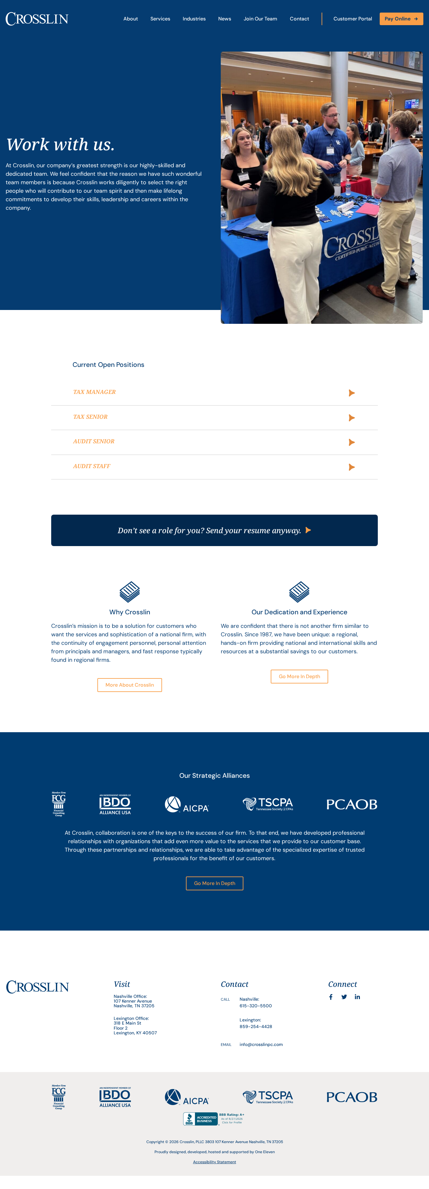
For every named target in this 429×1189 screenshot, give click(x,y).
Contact (299, 18)
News (224, 18)
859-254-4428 (256, 1026)
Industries (194, 18)
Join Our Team (260, 18)
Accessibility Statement (214, 1161)
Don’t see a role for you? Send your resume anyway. (209, 530)
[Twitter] (344, 997)
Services (160, 18)
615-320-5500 (256, 1006)
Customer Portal (353, 18)
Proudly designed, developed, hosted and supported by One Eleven (215, 1151)
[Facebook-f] (331, 997)
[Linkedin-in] (357, 997)
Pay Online (398, 18)
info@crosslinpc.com (261, 1044)
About (130, 18)
